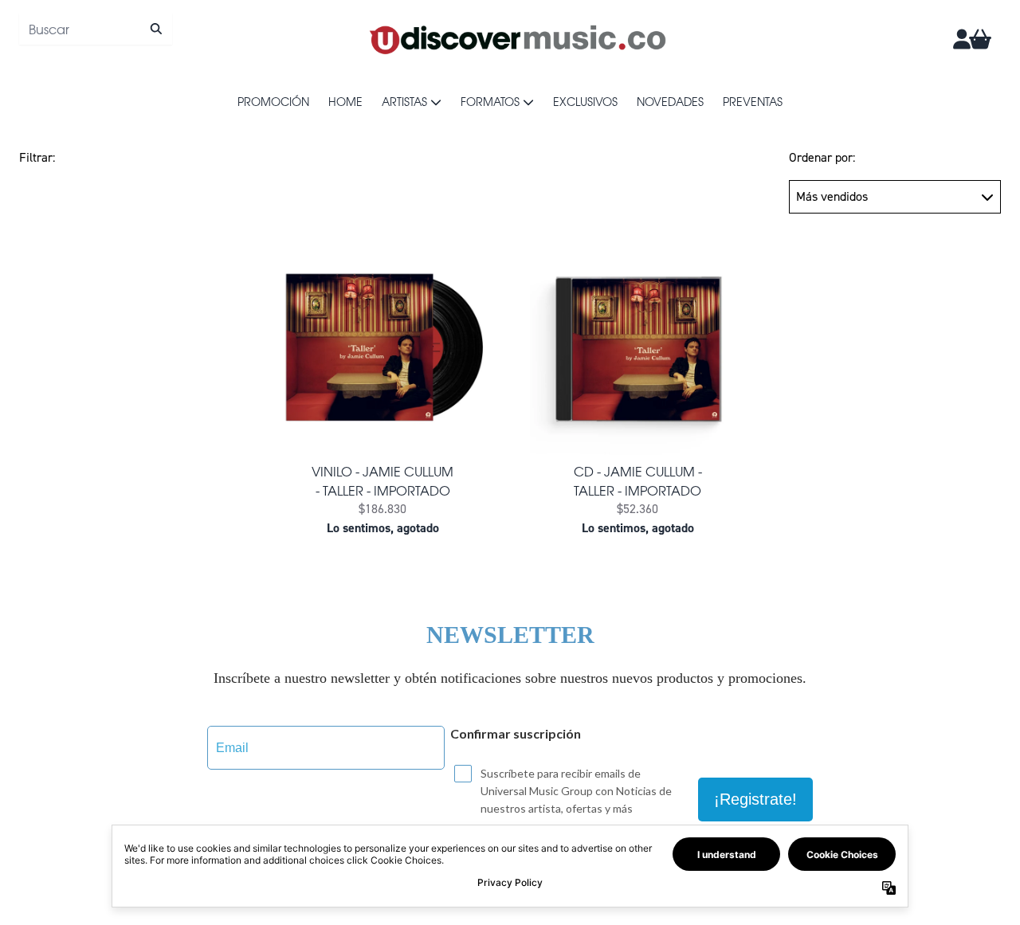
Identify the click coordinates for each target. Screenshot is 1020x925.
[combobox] (95, 29)
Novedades (670, 101)
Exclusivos (585, 101)
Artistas (404, 101)
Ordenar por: (822, 157)
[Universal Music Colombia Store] (516, 39)
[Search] (155, 29)
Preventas (753, 101)
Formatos (490, 101)
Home (345, 101)
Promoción (273, 101)
